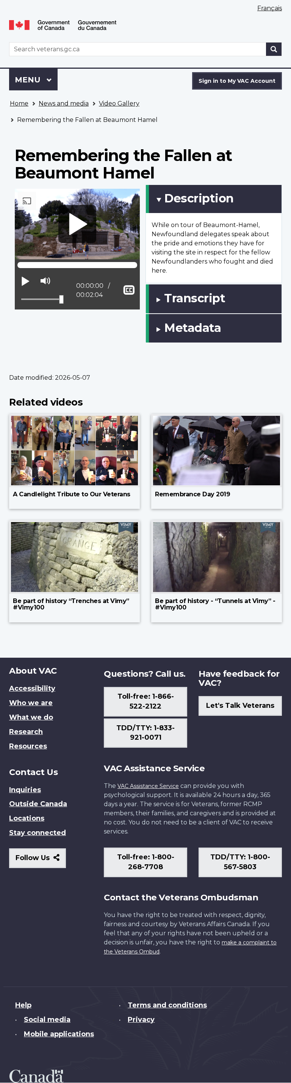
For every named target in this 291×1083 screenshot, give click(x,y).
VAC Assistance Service (148, 786)
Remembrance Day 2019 (192, 494)
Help (23, 1005)
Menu (29, 79)
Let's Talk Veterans (240, 705)
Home (19, 103)
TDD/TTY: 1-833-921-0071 (145, 733)
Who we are (31, 703)
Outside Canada (38, 804)
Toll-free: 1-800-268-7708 (145, 862)
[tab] (214, 199)
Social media (47, 1019)
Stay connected (37, 833)
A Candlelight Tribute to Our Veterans (71, 494)
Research (26, 732)
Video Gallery (119, 103)
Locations (26, 818)
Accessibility (32, 688)
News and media (64, 103)
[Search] (274, 49)
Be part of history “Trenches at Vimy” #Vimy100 (71, 604)
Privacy (141, 1019)
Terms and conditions (167, 1005)
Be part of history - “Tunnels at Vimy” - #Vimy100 (215, 604)
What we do (31, 717)
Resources (28, 746)
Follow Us (41, 860)
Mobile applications (59, 1034)
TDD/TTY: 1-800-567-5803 (240, 862)
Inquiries (25, 790)
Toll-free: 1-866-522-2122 (145, 701)
